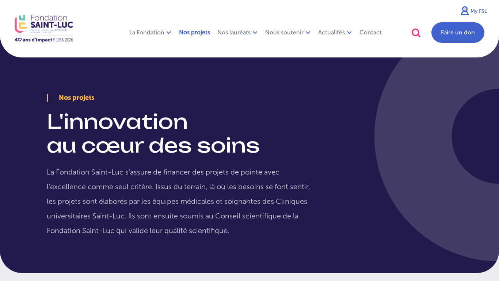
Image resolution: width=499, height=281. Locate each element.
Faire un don (458, 32)
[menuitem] (194, 32)
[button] (416, 32)
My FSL (479, 11)
